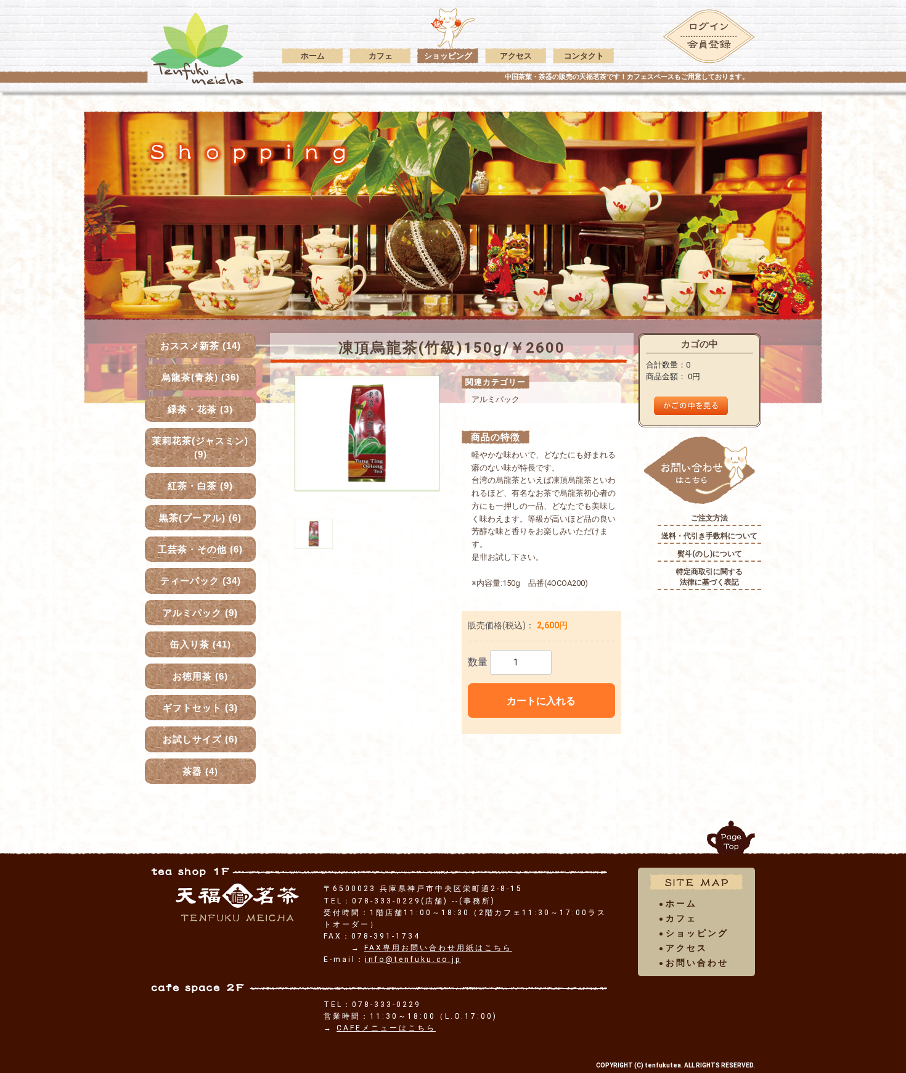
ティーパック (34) (200, 580)
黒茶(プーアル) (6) (200, 517)
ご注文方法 (709, 518)
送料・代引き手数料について (709, 536)
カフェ (381, 55)
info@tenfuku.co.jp (413, 959)
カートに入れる (541, 701)
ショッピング (448, 55)
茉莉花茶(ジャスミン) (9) (200, 447)
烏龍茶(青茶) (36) (200, 377)
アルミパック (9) (200, 612)
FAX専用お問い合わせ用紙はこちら (438, 948)
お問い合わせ (697, 963)
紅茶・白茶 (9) (200, 485)
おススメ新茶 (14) (200, 345)
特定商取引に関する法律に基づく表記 (709, 576)
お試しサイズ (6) (200, 739)
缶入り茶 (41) (200, 644)
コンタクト (584, 55)
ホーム (313, 55)
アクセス (516, 55)
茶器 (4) (200, 771)
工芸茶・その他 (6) (200, 549)
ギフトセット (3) (200, 707)
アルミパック (495, 399)
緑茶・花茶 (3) (200, 409)
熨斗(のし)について (709, 553)
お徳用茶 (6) (200, 676)
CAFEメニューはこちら (386, 1028)
